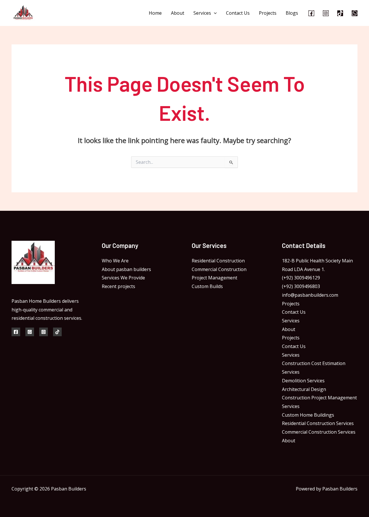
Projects (267, 13)
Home (155, 13)
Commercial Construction (219, 269)
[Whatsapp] (354, 13)
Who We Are (115, 260)
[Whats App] (29, 332)
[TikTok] (340, 13)
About (177, 13)
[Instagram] (326, 13)
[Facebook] (311, 13)
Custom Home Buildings (308, 415)
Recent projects (118, 286)
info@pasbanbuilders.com (310, 295)
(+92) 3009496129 (301, 278)
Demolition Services (303, 380)
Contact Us (238, 13)
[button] (214, 13)
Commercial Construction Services (318, 432)
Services (202, 13)
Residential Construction (218, 260)
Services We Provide (123, 278)
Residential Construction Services (318, 423)
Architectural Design (304, 389)
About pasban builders (126, 269)
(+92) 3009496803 (301, 286)
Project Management (214, 278)
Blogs (292, 13)
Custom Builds (207, 286)
